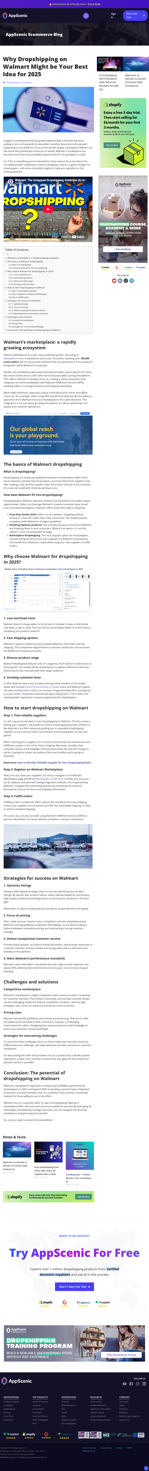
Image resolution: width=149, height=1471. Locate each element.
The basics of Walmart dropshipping (25, 261)
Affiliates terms (89, 1451)
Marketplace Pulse (14, 358)
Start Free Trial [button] (131, 15)
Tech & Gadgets (40, 1419)
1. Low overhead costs (21, 274)
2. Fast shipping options (22, 277)
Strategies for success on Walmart (24, 300)
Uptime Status (97, 1412)
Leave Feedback (98, 1416)
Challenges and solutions (19, 317)
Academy (8, 1419)
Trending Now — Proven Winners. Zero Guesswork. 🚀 (79, 1178)
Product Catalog (11, 1401)
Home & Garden (40, 1401)
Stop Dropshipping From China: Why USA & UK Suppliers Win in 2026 (46, 1170)
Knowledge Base (98, 1405)
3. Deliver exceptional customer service (28, 310)
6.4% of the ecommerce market (42, 687)
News (122, 1405)
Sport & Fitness (40, 1416)
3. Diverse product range (22, 281)
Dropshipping (13, 82)
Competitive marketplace (23, 320)
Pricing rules (17, 323)
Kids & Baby (38, 1409)
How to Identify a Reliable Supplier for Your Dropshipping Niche (54, 762)
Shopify (65, 1401)
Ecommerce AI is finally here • (76, 4)
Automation (9, 1409)
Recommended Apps (100, 1419)
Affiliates (123, 1412)
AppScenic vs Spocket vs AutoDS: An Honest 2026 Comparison (15, 1166)
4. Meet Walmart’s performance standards (30, 313)
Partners (123, 1409)
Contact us (124, 1419)
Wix (63, 1409)
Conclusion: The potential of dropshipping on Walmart (34, 330)
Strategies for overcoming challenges (28, 326)
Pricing (7, 1412)
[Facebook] (120, 281)
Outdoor (37, 1405)
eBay (64, 1416)
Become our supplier (129, 1416)
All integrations (69, 1423)
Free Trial (8, 1416)
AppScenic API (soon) (100, 1409)
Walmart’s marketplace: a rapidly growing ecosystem (33, 258)
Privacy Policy (106, 1448)
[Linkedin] (132, 281)
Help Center (96, 1401)
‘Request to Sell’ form (51, 778)
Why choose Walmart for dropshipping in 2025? (30, 271)
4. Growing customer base (23, 284)
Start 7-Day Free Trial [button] (72, 1286)
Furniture (37, 1412)
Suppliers (8, 1405)
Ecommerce (26, 82)
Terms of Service (89, 1448)
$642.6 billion (31, 690)
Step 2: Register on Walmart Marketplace (29, 294)
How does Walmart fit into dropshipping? (30, 268)
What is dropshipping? (21, 264)
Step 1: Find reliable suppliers (24, 291)
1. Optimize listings (20, 304)
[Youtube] (114, 281)
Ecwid (64, 1412)
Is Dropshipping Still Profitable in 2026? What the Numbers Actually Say (109, 82)
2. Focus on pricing (20, 307)
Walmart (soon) (69, 1419)
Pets (35, 1423)
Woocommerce (69, 1405)
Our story (123, 1401)
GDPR (129, 1448)
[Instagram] (126, 281)
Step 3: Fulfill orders (20, 297)
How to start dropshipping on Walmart (26, 287)
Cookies (119, 1448)
